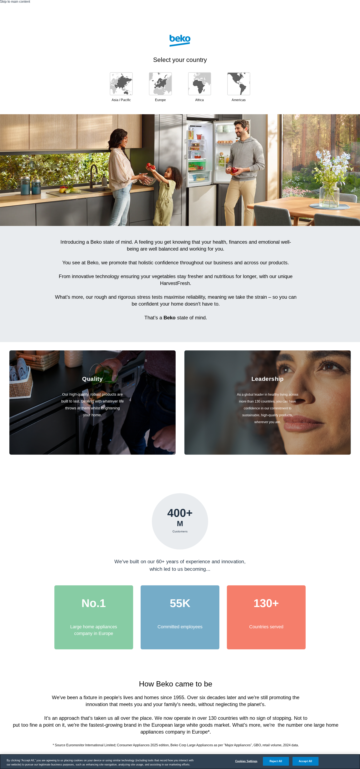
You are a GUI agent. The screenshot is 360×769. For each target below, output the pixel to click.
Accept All (305, 761)
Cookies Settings (246, 761)
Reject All (276, 761)
